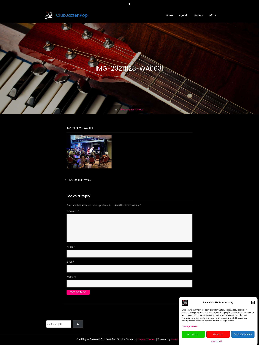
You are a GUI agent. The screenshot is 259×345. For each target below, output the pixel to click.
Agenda (183, 15)
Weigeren (218, 334)
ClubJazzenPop (72, 15)
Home (169, 15)
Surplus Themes (146, 339)
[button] (253, 302)
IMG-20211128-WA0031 (80, 128)
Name (71, 246)
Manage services (190, 326)
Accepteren (193, 334)
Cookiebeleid (216, 341)
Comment (73, 211)
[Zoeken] (78, 324)
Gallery (198, 15)
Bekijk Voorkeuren (243, 334)
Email (70, 261)
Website (71, 276)
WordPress (176, 339)
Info (211, 15)
